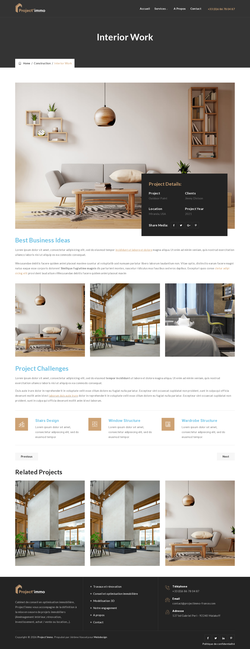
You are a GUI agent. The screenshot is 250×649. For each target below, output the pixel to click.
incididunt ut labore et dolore (133, 249)
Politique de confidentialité (218, 643)
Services (160, 8)
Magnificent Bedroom (195, 492)
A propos (180, 8)
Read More (31, 554)
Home (26, 63)
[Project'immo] (30, 8)
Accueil (145, 8)
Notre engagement (105, 608)
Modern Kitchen (39, 492)
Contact (195, 8)
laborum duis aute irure (63, 395)
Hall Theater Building (119, 492)
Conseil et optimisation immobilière (115, 593)
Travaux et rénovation (107, 586)
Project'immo (45, 637)
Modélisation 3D (104, 600)
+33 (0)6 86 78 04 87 (221, 9)
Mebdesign (100, 637)
